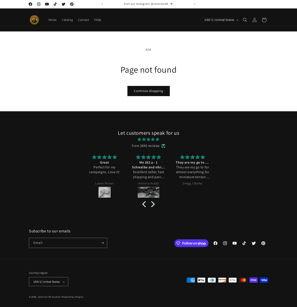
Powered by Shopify (72, 297)
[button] (245, 20)
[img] (148, 139)
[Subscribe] (102, 243)
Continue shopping (148, 91)
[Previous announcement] (102, 4)
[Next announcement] (195, 4)
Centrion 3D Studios (49, 297)
